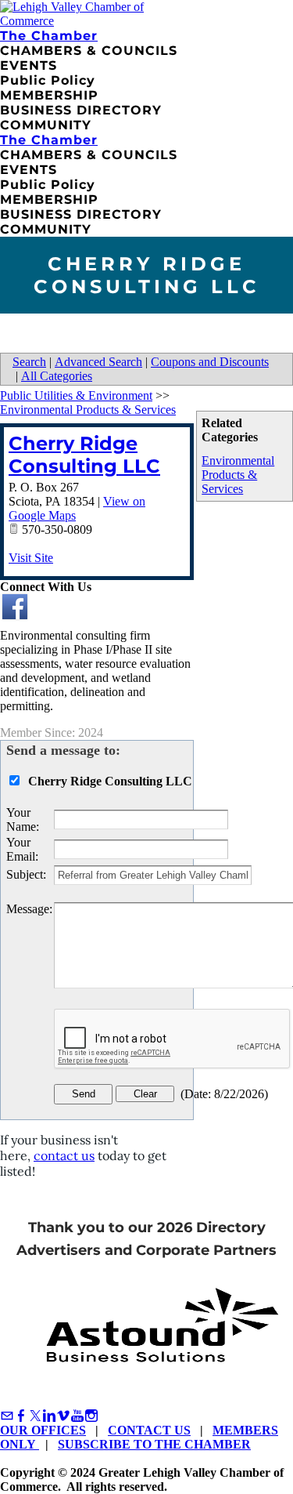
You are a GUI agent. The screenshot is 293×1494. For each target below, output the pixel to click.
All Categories (56, 376)
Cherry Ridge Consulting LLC (84, 454)
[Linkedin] (49, 1416)
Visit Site (31, 557)
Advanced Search (98, 361)
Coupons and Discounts (210, 361)
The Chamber (49, 35)
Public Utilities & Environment (76, 395)
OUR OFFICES (43, 1430)
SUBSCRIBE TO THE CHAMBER (154, 1444)
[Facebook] (21, 1416)
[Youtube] (77, 1416)
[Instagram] (91, 1416)
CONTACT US (149, 1430)
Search (29, 361)
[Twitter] (35, 1416)
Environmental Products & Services (238, 474)
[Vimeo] (63, 1416)
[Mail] (7, 1416)
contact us (64, 1155)
